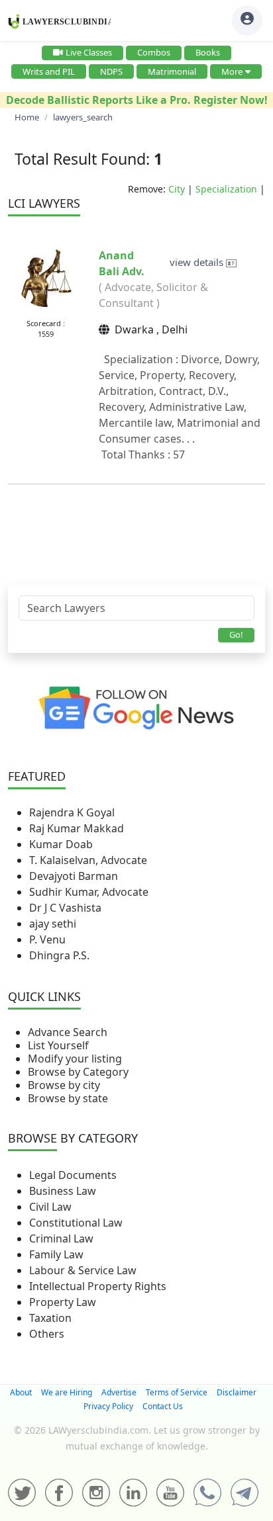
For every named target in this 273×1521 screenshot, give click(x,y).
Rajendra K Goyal (72, 812)
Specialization (226, 189)
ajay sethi (52, 923)
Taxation (50, 1318)
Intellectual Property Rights (97, 1286)
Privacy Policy (108, 1406)
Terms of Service (176, 1392)
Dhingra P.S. (59, 955)
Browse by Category (78, 1072)
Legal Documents (73, 1175)
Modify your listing (75, 1058)
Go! (236, 634)
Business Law (62, 1191)
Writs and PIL (49, 71)
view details (198, 262)
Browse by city (64, 1085)
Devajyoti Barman (73, 876)
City (176, 189)
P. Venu (47, 939)
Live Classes (89, 52)
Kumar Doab (61, 844)
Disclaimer (236, 1392)
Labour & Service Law (82, 1270)
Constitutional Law (76, 1222)
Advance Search (67, 1032)
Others (46, 1333)
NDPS (111, 71)
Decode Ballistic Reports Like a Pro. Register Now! (137, 100)
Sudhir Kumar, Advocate (88, 892)
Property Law (62, 1302)
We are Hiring (66, 1392)
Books (207, 52)
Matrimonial (172, 71)
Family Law (56, 1254)
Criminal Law (61, 1238)
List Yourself (58, 1045)
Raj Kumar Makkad (76, 828)
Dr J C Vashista (65, 907)
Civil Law (50, 1206)
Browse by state (68, 1098)
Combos (153, 52)
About (21, 1392)
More (232, 71)
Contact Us (162, 1406)
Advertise (118, 1392)
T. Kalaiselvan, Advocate (88, 860)
